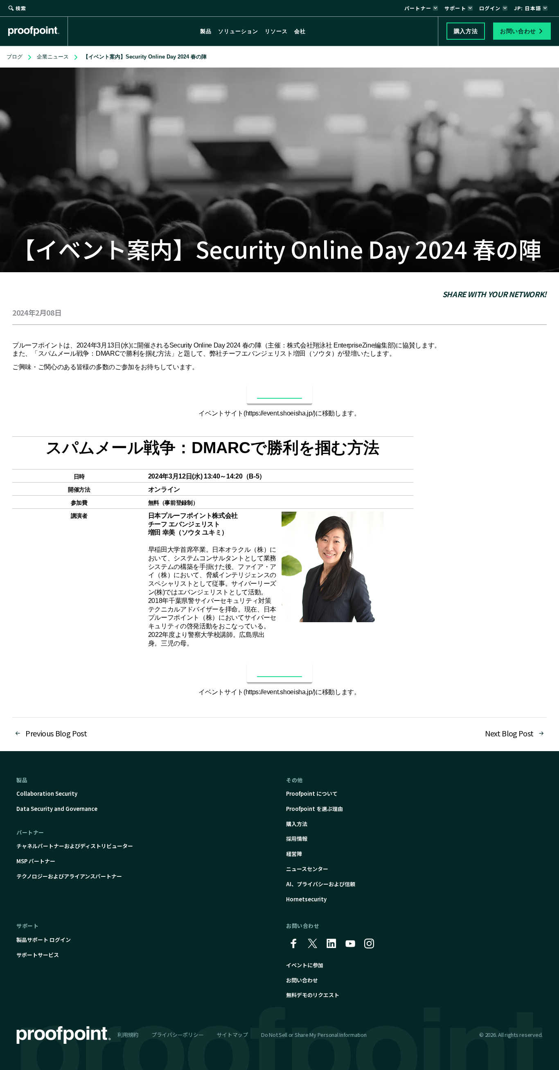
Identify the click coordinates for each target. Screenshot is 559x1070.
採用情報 (296, 838)
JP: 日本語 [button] (527, 8)
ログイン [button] (490, 8)
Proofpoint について (312, 793)
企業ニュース (53, 57)
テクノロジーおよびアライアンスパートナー (69, 876)
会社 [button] (300, 31)
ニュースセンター (307, 869)
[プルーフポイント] (38, 31)
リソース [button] (276, 31)
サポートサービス (37, 955)
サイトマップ (232, 1034)
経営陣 (294, 854)
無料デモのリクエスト (312, 995)
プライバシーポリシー (177, 1034)
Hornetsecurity (306, 899)
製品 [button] (206, 31)
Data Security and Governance (56, 809)
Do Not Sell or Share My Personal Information (314, 1035)
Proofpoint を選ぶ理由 (314, 809)
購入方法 (296, 824)
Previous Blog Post (56, 733)
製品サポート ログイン (43, 940)
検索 (21, 8)
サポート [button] (455, 8)
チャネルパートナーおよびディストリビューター (74, 846)
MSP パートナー (35, 861)
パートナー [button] (417, 8)
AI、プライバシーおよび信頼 (320, 884)
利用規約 (127, 1034)
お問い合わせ (302, 980)
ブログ (15, 57)
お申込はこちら (279, 394)
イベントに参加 (304, 965)
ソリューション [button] (238, 31)
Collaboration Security (46, 793)
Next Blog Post (509, 733)
